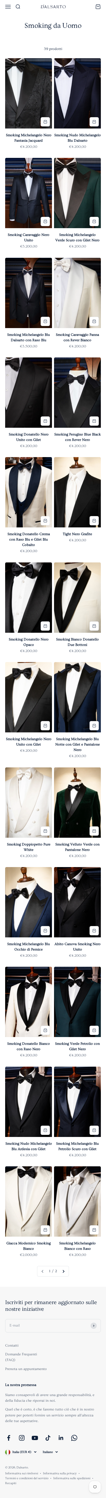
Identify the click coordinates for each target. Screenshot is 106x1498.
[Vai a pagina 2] (63, 1271)
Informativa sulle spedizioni (71, 1478)
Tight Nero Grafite (77, 534)
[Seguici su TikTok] (48, 1437)
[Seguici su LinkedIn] (61, 1437)
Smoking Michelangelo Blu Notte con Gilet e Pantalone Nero (77, 744)
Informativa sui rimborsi (21, 1473)
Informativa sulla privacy (60, 1473)
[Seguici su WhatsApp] (74, 1437)
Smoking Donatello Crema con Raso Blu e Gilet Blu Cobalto (28, 539)
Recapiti (10, 1483)
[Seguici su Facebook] (8, 1437)
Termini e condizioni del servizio (26, 1478)
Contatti (12, 1345)
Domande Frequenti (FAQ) (21, 1357)
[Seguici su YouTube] (34, 1437)
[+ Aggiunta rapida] (45, 121)
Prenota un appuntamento (26, 1369)
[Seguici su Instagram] (21, 1437)
